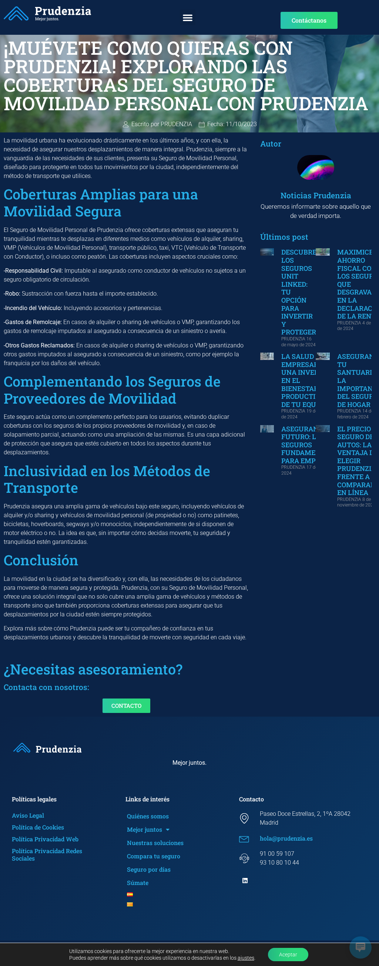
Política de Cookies (38, 827)
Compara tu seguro (153, 856)
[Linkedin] (245, 880)
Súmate (137, 882)
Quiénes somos (148, 816)
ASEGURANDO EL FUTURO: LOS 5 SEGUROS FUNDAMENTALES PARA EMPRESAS (311, 444)
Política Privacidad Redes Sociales (47, 854)
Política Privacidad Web (45, 839)
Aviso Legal (28, 815)
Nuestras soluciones (155, 842)
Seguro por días (149, 869)
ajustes (246, 958)
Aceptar (288, 954)
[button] (187, 17)
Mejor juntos (144, 829)
